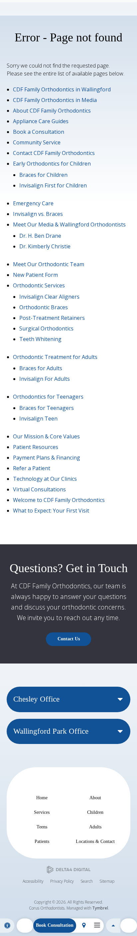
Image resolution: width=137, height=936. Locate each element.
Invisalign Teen (38, 418)
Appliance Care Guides (40, 121)
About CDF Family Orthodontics (52, 110)
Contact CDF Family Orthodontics (54, 153)
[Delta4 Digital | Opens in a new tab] (68, 869)
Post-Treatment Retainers (52, 317)
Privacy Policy (62, 881)
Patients (42, 841)
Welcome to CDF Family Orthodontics (59, 500)
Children (95, 812)
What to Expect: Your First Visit (51, 510)
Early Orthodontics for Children (52, 163)
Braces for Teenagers (46, 408)
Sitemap (106, 881)
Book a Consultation (38, 131)
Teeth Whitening (40, 339)
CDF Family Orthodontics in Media (55, 100)
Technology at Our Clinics (45, 478)
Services (42, 812)
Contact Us (69, 638)
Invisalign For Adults (44, 378)
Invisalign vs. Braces (38, 214)
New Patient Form (35, 274)
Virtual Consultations (39, 489)
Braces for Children (43, 174)
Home (42, 797)
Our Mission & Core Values (46, 436)
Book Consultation (54, 925)
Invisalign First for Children (53, 185)
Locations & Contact (95, 841)
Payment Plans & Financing (46, 457)
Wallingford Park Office (50, 731)
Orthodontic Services (39, 285)
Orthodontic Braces (43, 307)
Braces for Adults (40, 368)
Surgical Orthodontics (46, 328)
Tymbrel (100, 908)
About (95, 797)
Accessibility (33, 881)
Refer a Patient (31, 468)
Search (86, 881)
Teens (42, 826)
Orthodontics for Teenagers (48, 396)
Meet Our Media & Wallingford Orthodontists (69, 224)
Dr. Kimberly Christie (44, 246)
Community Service (37, 142)
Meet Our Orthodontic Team (48, 264)
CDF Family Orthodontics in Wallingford (62, 89)
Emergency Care (33, 203)
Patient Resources (35, 447)
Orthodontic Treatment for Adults (55, 357)
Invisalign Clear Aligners (49, 296)
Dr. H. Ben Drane (40, 235)
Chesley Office (36, 699)
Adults (95, 826)
